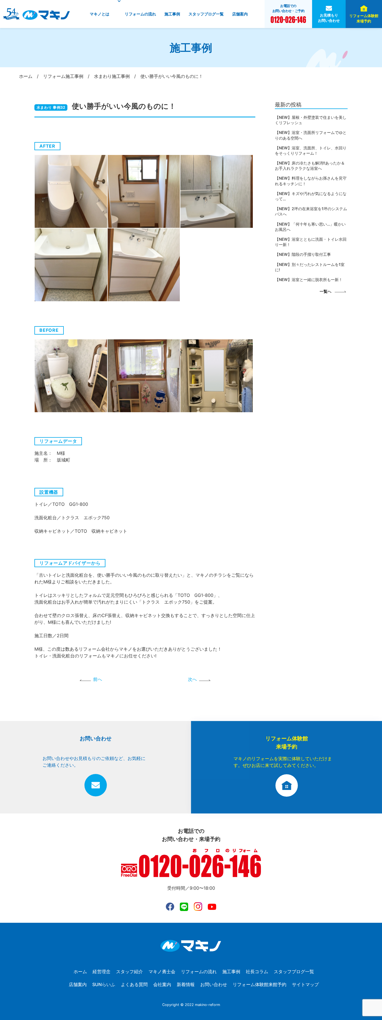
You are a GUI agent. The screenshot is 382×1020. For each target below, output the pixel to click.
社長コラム (257, 971)
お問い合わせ (213, 984)
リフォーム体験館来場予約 (363, 18)
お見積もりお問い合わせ (329, 18)
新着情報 (186, 984)
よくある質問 (134, 984)
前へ (97, 679)
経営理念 (101, 971)
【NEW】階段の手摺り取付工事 (303, 254)
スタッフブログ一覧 (206, 13)
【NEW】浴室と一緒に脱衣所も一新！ (309, 279)
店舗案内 (240, 13)
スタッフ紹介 (129, 971)
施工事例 (172, 13)
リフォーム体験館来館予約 (259, 984)
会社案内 (162, 984)
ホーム (80, 971)
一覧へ (325, 291)
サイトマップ (305, 984)
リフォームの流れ (140, 13)
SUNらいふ (103, 984)
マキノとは (99, 13)
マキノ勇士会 (161, 971)
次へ (192, 679)
